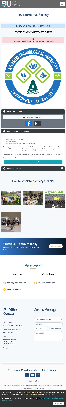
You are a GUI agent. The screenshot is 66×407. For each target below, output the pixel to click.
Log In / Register (56, 246)
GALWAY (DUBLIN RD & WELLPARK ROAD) (35, 26)
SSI (57, 385)
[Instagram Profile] (37, 123)
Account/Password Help (16, 283)
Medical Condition (14, 289)
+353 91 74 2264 (8, 332)
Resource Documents (46, 283)
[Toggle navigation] (62, 4)
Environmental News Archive (34, 162)
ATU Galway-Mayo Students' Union (14, 385)
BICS (45, 385)
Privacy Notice (33, 381)
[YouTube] (33, 375)
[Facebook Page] (28, 123)
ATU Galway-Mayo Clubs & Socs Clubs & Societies (33, 370)
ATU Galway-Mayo (32, 385)
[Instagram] (38, 375)
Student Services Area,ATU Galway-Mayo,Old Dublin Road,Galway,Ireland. (9, 344)
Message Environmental (34, 117)
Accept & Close (58, 403)
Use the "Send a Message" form (12, 325)
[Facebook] (27, 375)
